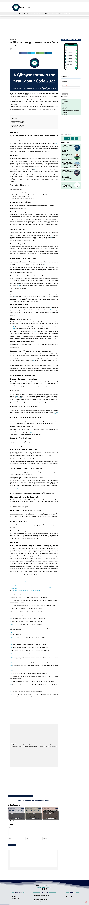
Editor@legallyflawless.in (40, 901)
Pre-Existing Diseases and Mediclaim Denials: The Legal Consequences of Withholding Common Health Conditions (50, 815)
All (25, 805)
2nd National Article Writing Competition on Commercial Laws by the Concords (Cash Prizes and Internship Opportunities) (67, 185)
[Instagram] (72, 138)
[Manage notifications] (86, 902)
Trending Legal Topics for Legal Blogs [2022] (21, 585)
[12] (51, 309)
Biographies (32, 805)
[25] (57, 412)
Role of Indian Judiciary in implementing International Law (26, 581)
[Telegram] (76, 138)
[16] (51, 336)
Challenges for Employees (17, 126)
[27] (31, 432)
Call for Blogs (43, 805)
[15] (35, 331)
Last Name (64, 90)
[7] (16, 251)
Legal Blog (30, 795)
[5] (56, 219)
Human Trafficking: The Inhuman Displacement (23, 583)
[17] (15, 346)
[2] (14, 159)
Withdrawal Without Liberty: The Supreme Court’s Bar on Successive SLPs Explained (33, 816)
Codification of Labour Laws (18, 121)
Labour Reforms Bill (22, 795)
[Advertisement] (44, 27)
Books (37, 805)
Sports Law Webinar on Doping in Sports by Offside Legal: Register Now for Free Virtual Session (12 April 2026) (67, 157)
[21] (47, 383)
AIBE (28, 805)
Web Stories (64, 114)
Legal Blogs (13, 39)
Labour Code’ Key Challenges (18, 125)
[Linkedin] (68, 138)
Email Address (65, 81)
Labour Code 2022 (12, 795)
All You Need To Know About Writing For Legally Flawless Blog (26, 590)
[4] (15, 181)
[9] (10, 621)
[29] (55, 546)
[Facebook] (65, 138)
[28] (18, 488)
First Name (64, 85)
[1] (57, 145)
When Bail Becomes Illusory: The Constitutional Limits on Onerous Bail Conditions (16, 816)
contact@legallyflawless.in (40, 897)
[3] (34, 169)
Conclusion (14, 128)
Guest (15, 48)
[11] (15, 296)
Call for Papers (50, 805)
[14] (14, 328)
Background (14, 119)
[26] (55, 413)
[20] (34, 360)
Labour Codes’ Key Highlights (18, 122)
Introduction (14, 118)
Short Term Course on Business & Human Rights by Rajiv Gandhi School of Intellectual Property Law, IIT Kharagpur (67, 165)
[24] (20, 397)
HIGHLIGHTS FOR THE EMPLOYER (19, 123)
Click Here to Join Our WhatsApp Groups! (33, 800)
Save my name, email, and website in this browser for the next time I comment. (24, 841)
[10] (19, 285)
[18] (19, 347)
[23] (16, 396)
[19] (35, 357)
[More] (54, 53)
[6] (51, 237)
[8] (44, 264)
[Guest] (11, 49)
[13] (13, 326)
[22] (54, 386)
